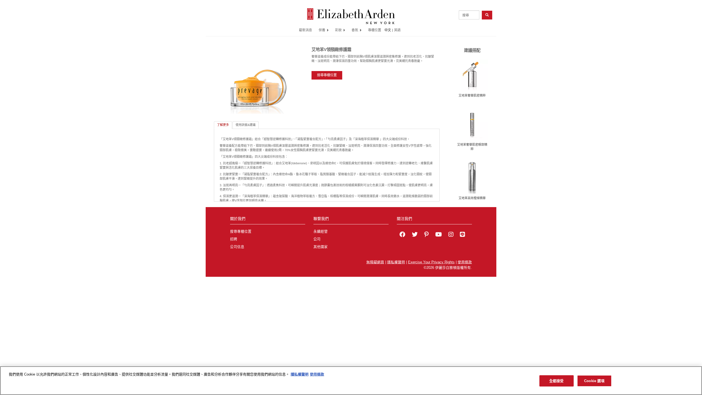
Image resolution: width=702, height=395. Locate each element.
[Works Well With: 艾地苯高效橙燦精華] (472, 177)
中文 (387, 30)
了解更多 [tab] (223, 124)
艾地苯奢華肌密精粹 (472, 95)
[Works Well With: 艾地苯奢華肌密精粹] (472, 75)
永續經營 (320, 231)
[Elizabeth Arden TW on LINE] (462, 235)
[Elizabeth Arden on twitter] (414, 235)
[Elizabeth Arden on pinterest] (426, 235)
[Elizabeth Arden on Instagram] (451, 235)
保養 (322, 30)
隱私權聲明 (396, 262)
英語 (397, 30)
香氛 (355, 30)
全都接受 (556, 381)
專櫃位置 (374, 30)
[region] (351, 380)
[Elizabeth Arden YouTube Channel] (438, 235)
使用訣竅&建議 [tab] (246, 124)
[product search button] (487, 15)
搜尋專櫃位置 (327, 75)
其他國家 (320, 247)
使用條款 (465, 262)
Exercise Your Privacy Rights (431, 262)
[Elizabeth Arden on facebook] (402, 235)
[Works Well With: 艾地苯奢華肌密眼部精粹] (472, 124)
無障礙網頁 (375, 262)
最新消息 (305, 30)
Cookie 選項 (594, 381)
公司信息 (237, 247)
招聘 (233, 239)
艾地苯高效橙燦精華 (472, 198)
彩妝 (338, 30)
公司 (317, 239)
